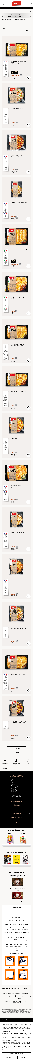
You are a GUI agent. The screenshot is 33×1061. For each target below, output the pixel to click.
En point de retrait (22, 909)
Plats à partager (17, 19)
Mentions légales (7, 995)
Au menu (16, 939)
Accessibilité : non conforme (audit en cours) (16, 1000)
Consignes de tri (27, 996)
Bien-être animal (19, 996)
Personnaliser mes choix (16, 1053)
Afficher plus (16, 748)
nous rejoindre (16, 822)
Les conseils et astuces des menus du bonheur (16, 941)
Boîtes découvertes (8, 934)
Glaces (11, 930)
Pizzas (26, 924)
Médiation (12, 996)
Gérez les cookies (25, 995)
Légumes (26, 927)
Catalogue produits (16, 995)
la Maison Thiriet (16, 776)
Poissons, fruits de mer (10, 927)
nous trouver (16, 813)
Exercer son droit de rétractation (16, 1004)
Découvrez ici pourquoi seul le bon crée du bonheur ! (16, 797)
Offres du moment (9, 922)
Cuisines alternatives (17, 932)
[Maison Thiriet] (16, 3)
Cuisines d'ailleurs (13, 926)
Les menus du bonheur (23, 934)
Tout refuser (8, 1057)
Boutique (15, 934)
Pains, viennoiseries (8, 932)
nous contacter (16, 818)
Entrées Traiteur (8, 924)
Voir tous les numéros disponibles (16, 868)
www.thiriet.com (26, 1024)
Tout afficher (16, 753)
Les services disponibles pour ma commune (18, 993)
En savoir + (16, 950)
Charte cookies (5, 996)
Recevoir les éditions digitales (9, 848)
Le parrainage (16, 910)
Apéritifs (26, 922)
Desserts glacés (17, 930)
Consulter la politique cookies (9, 1049)
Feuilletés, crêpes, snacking (18, 924)
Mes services (23, 8)
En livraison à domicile (11, 909)
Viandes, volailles (19, 927)
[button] (26, 3)
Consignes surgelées (13, 916)
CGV (29, 993)
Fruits (7, 930)
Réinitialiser (28, 30)
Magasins (6, 916)
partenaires (6, 1025)
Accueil (3, 19)
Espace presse (14, 998)
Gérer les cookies (10, 1043)
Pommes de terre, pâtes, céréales (12, 929)
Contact (20, 998)
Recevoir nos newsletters (24, 848)
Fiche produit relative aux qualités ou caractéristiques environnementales (16, 1002)
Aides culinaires (24, 929)
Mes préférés (10, 8)
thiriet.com (5, 993)
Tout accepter (24, 1057)
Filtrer (12, 30)
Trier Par (4, 30)
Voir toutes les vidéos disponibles (16, 901)
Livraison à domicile (23, 916)
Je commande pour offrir (15, 917)
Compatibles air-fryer (18, 922)
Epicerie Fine (26, 932)
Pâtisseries (23, 930)
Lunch (23, 19)
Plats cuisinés (9, 19)
